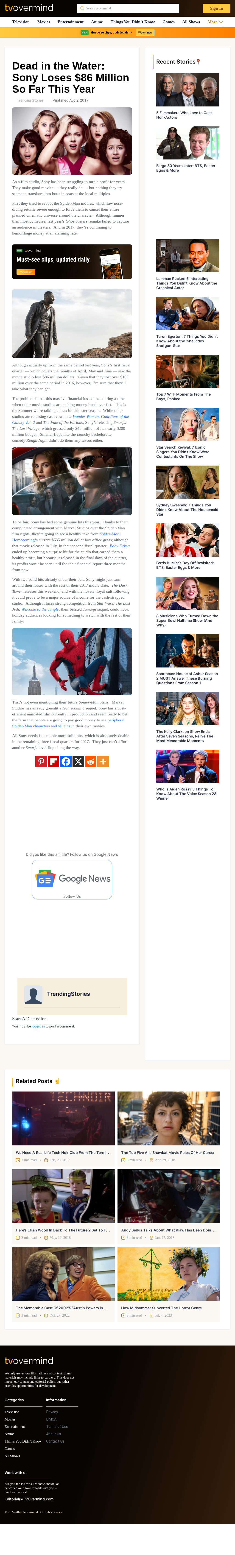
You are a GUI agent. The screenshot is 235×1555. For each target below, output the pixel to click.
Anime (98, 22)
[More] (103, 797)
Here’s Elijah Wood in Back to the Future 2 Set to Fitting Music (71, 1251)
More (214, 22)
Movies (44, 22)
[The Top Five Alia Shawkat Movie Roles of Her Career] (169, 1140)
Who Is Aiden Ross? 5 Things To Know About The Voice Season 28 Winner (186, 794)
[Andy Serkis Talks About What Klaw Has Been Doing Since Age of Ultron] (169, 1218)
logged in (38, 1062)
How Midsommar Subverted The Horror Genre (161, 1329)
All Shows (193, 22)
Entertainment (72, 22)
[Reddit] (90, 797)
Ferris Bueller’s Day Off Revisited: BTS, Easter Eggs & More (185, 565)
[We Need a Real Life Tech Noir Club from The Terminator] (63, 1140)
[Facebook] (66, 797)
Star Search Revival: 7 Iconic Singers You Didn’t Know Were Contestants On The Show (182, 452)
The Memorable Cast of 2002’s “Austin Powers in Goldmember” (72, 1329)
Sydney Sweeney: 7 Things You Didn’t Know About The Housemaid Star (187, 509)
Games (170, 22)
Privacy (52, 1437)
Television (20, 22)
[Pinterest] (41, 797)
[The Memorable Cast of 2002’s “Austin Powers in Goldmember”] (63, 1295)
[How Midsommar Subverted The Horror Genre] (169, 1295)
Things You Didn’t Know (134, 22)
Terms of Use (57, 1452)
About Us (53, 1459)
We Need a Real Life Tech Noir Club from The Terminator (66, 1174)
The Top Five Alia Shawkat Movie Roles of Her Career (168, 1174)
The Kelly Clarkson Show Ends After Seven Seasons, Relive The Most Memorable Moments (184, 736)
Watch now (145, 32)
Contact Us (55, 1467)
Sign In (216, 8)
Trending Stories (30, 100)
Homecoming (57, 557)
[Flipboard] (53, 797)
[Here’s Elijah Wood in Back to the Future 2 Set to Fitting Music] (63, 1218)
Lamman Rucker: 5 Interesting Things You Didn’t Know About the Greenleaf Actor (186, 283)
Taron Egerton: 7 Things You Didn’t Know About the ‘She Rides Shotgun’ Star (187, 341)
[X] (78, 797)
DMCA (51, 1445)
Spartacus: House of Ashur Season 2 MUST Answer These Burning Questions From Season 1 (187, 678)
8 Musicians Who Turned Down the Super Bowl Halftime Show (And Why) (187, 620)
